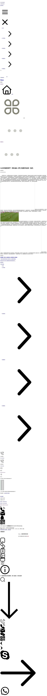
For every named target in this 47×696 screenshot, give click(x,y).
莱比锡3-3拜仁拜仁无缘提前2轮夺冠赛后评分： (8, 260)
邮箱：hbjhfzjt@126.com (4, 504)
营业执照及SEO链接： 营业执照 (5, 529)
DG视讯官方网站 (7, 493)
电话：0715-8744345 (3, 503)
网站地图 (1, 496)
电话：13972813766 (3, 501)
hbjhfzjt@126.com (2, 472)
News (2, 80)
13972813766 (2, 3)
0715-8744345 (2, 2)
